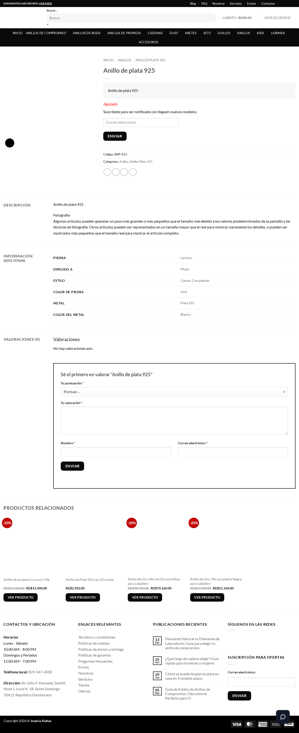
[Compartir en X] (116, 172)
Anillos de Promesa (124, 33)
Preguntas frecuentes (95, 661)
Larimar (278, 33)
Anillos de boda (86, 33)
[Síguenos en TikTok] (246, 641)
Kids (260, 33)
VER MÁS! (45, 3)
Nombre (68, 443)
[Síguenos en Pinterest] (268, 641)
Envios (251, 3)
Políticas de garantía (94, 655)
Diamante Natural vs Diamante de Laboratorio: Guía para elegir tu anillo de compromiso (192, 643)
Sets (207, 33)
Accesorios (148, 42)
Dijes (174, 33)
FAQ (204, 3)
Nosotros (218, 3)
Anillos (243, 33)
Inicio (18, 33)
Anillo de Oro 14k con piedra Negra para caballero (216, 581)
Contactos (268, 3)
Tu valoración (71, 403)
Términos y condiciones (96, 637)
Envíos (83, 667)
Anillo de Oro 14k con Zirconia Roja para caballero (154, 581)
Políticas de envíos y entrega (101, 649)
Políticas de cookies (94, 643)
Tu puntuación (72, 383)
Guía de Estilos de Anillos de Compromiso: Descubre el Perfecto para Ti (187, 693)
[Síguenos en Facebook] (279, 3)
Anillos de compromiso (46, 33)
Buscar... (52, 10)
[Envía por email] (124, 172)
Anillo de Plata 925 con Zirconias (90, 579)
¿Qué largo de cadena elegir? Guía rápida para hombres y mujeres (192, 660)
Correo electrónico (193, 443)
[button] (240, 18)
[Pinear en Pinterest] (133, 172)
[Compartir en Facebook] (107, 172)
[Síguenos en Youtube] (293, 3)
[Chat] (283, 717)
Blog (193, 3)
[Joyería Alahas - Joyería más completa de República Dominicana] (22, 17)
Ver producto (21, 597)
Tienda (83, 685)
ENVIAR (115, 136)
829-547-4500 (40, 672)
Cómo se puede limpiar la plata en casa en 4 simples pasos (192, 676)
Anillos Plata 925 (150, 60)
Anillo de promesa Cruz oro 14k (27, 579)
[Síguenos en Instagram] (284, 3)
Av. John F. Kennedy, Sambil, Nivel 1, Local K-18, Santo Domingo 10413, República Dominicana (35, 689)
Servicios (236, 3)
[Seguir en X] (288, 3)
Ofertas (84, 691)
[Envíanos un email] (261, 641)
